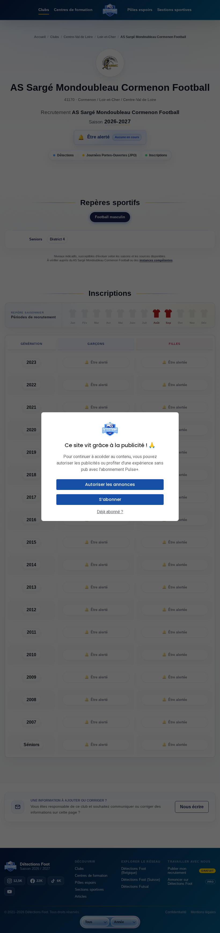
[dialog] (110, 466)
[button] (110, 484)
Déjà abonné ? (110, 511)
